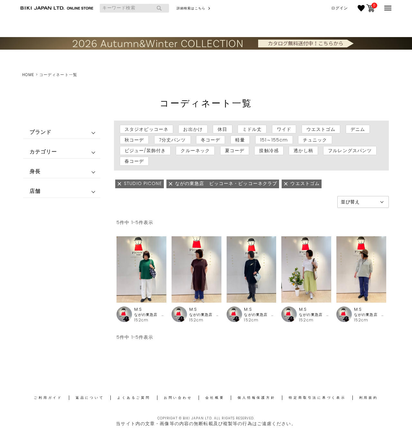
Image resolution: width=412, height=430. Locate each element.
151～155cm (274, 140)
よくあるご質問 (133, 398)
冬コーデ (210, 140)
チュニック (315, 140)
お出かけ (192, 129)
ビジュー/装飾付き (145, 150)
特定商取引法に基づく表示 (317, 398)
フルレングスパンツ (350, 150)
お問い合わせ (178, 398)
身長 (35, 171)
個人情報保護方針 (257, 398)
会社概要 (214, 398)
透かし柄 (303, 150)
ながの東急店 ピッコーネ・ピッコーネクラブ (150, 314)
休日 (222, 129)
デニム (358, 129)
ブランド (41, 132)
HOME (28, 74)
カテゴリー (43, 151)
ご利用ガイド (48, 398)
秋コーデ (134, 140)
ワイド (284, 129)
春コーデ (134, 161)
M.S (138, 309)
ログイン (339, 8)
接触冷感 (268, 150)
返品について (90, 398)
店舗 (35, 191)
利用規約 (368, 398)
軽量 (240, 140)
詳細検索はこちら (191, 8)
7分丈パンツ (172, 140)
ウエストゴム (321, 129)
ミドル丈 (252, 129)
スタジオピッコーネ (146, 129)
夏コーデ (234, 150)
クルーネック (195, 150)
